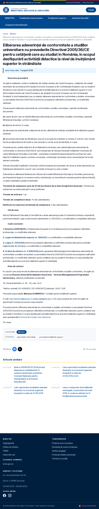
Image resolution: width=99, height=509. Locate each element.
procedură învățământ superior (51, 337)
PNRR (5, 451)
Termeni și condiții (59, 458)
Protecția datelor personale (63, 455)
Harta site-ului (9, 455)
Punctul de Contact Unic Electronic (35, 317)
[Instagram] (9, 495)
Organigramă (8, 443)
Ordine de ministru (10, 447)
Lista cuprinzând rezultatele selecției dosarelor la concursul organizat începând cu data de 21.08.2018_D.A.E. (79, 371)
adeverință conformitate (26, 337)
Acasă (5, 34)
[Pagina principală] (6, 10)
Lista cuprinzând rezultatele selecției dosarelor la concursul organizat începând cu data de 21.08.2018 (30, 390)
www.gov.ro (8, 464)
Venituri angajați (59, 451)
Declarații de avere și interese (64, 447)
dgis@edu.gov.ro (46, 299)
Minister (13, 34)
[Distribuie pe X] (20, 349)
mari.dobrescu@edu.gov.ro (21, 299)
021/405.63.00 (21, 486)
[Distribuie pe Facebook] (14, 349)
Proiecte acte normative (62, 443)
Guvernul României (73, 2)
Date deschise (88, 2)
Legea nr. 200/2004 (14, 243)
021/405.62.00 (8, 486)
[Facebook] (4, 495)
